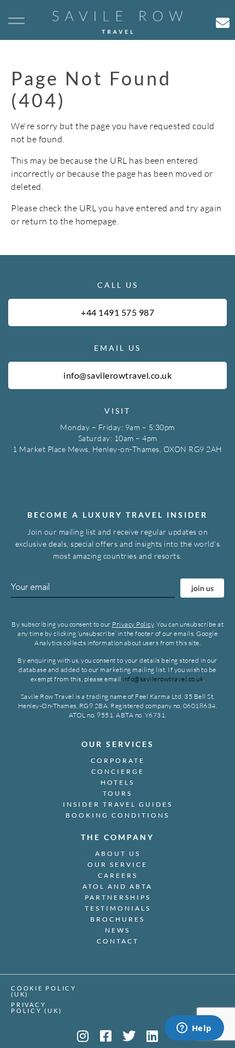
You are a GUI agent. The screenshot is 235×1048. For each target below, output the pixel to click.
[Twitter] (129, 1036)
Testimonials (118, 908)
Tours (117, 793)
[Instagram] (82, 1036)
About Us (117, 853)
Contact (118, 941)
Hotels (117, 782)
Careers (118, 875)
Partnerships (118, 897)
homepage (96, 221)
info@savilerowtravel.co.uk (162, 679)
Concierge (117, 771)
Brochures (117, 919)
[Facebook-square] (106, 1036)
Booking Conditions (117, 815)
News (117, 930)
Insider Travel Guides (118, 804)
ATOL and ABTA (117, 886)
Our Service (117, 864)
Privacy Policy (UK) (36, 1007)
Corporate (118, 760)
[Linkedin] (152, 1036)
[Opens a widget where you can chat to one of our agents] (194, 1029)
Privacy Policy (133, 624)
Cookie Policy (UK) (44, 991)
